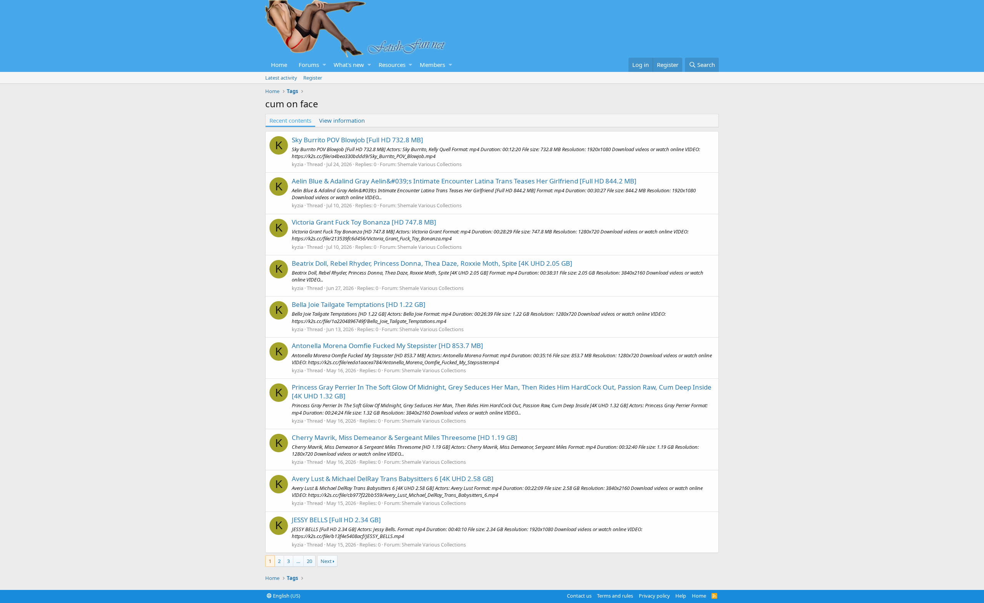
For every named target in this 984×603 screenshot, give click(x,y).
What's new (349, 64)
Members (432, 64)
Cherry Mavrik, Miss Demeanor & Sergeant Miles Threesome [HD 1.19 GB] (404, 437)
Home (279, 64)
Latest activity (281, 77)
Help (680, 595)
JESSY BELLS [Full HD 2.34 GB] (336, 519)
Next (326, 561)
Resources (392, 64)
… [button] (298, 561)
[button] (324, 65)
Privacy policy (654, 595)
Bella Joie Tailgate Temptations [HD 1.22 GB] (359, 304)
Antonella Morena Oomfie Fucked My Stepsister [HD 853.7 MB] (387, 345)
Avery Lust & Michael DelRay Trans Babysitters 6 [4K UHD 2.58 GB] (393, 478)
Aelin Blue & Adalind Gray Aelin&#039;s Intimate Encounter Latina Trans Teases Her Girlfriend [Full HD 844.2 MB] (464, 181)
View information (342, 120)
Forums (309, 64)
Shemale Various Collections (429, 164)
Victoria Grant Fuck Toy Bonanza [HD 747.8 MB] (364, 222)
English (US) (286, 595)
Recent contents (290, 120)
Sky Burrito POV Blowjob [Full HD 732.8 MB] (357, 139)
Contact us (579, 595)
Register (312, 77)
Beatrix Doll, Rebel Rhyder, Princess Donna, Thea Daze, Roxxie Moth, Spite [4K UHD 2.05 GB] (432, 263)
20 (309, 561)
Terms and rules (615, 595)
